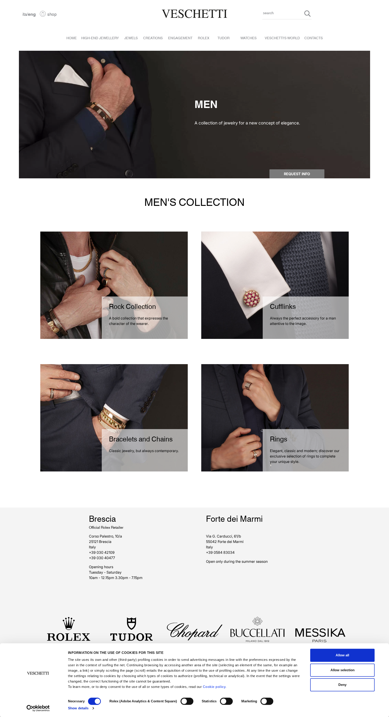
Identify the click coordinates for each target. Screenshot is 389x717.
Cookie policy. (214, 687)
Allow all (342, 655)
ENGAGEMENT (180, 37)
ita (25, 14)
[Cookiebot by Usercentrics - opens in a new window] (38, 708)
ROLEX (203, 37)
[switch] (187, 701)
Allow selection (342, 670)
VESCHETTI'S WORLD (282, 37)
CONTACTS (313, 37)
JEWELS (131, 37)
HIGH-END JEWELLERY (100, 37)
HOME (71, 37)
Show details (78, 708)
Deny (342, 685)
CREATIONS (153, 37)
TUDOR (223, 37)
